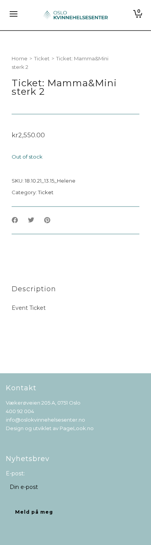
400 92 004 (20, 411)
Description (34, 289)
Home (19, 58)
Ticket (42, 58)
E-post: (15, 473)
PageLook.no (77, 428)
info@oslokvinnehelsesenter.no (45, 420)
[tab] (34, 289)
